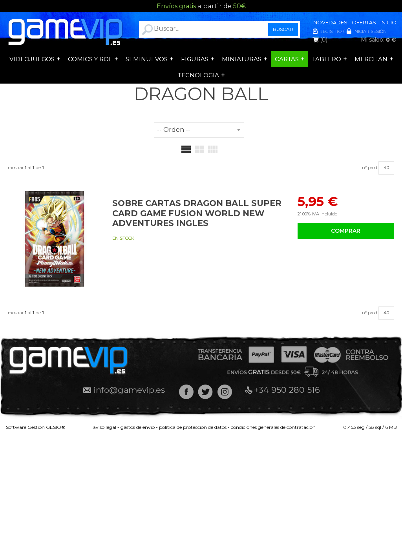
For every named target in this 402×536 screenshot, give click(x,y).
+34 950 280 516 (287, 390)
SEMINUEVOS (147, 59)
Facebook (186, 391)
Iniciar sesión (370, 31)
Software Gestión (25, 427)
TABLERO (326, 59)
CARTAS (287, 59)
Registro (331, 31)
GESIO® (56, 427)
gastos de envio (138, 427)
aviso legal (104, 427)
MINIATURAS (241, 59)
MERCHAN (370, 59)
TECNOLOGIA (198, 75)
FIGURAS (194, 59)
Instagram (224, 391)
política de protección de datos (193, 427)
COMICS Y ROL (90, 59)
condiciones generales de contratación (273, 427)
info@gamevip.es (129, 390)
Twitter (205, 391)
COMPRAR (345, 230)
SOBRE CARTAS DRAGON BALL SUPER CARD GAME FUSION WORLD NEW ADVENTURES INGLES (196, 213)
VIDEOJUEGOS (32, 59)
